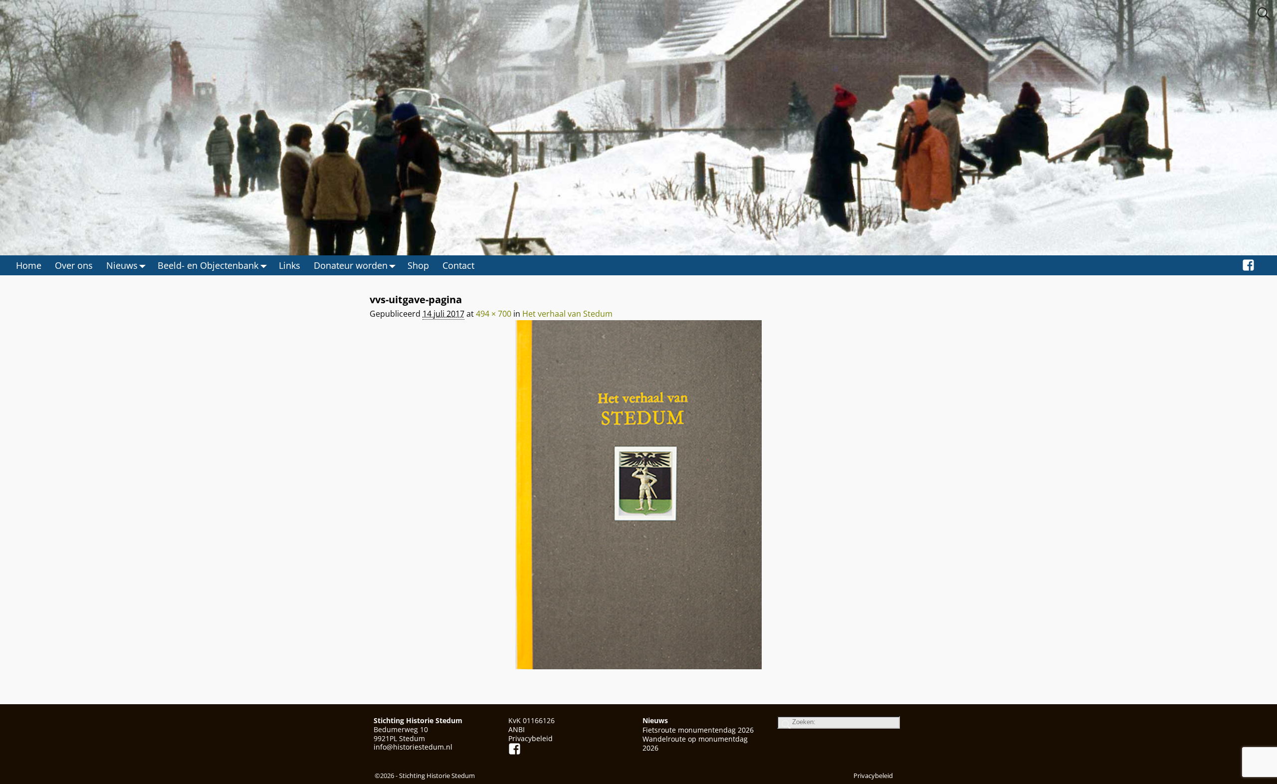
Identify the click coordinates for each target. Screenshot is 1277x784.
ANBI (516, 729)
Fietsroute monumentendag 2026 (698, 730)
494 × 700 (493, 313)
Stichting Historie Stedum (437, 775)
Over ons (74, 265)
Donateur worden (351, 265)
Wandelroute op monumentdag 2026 (695, 743)
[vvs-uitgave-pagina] (638, 500)
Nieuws (122, 265)
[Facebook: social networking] (1248, 265)
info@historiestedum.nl (413, 747)
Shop (418, 265)
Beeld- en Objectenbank (208, 265)
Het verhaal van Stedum (567, 313)
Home (28, 265)
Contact (458, 265)
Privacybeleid (530, 738)
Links (289, 265)
